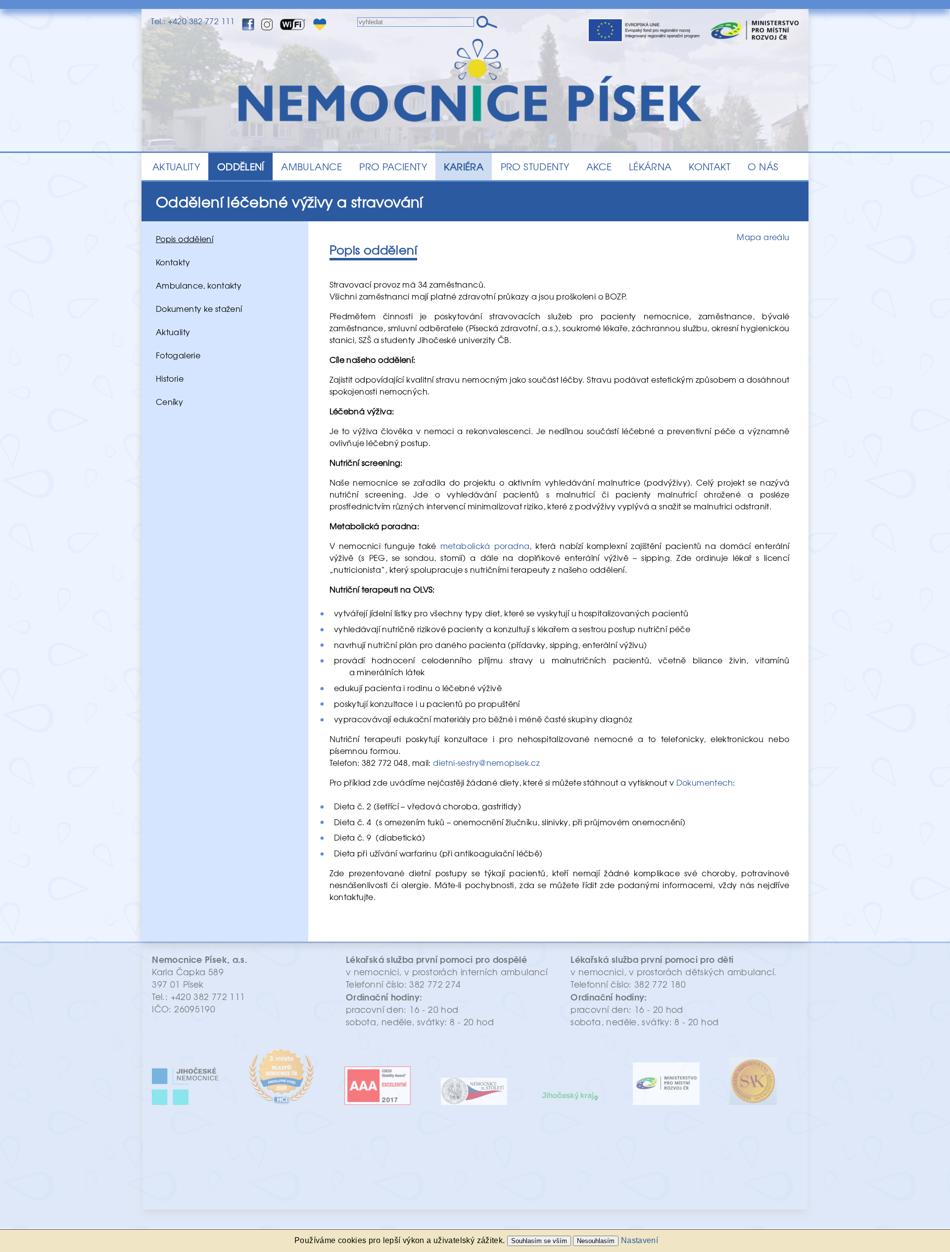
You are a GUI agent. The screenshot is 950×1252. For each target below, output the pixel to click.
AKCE (599, 166)
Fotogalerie (178, 355)
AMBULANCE (311, 166)
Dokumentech (704, 782)
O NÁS (763, 166)
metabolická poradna (485, 545)
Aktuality (173, 332)
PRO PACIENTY (393, 166)
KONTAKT (710, 166)
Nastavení (639, 1240)
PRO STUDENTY (535, 166)
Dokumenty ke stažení (199, 308)
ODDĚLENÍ (240, 166)
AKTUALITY (176, 166)
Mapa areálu (763, 237)
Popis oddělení (184, 239)
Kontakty (173, 262)
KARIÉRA (463, 166)
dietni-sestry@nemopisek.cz (486, 762)
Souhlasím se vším (539, 1241)
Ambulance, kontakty (198, 285)
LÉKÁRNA (650, 166)
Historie (170, 378)
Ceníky (169, 401)
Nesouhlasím (596, 1241)
